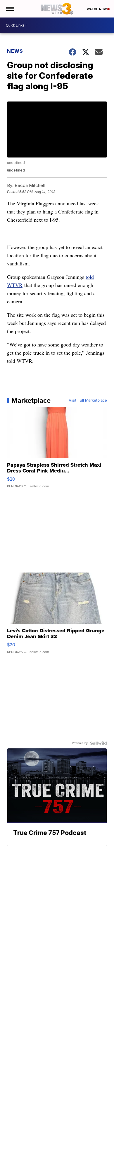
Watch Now (97, 9)
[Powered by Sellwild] (98, 743)
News (15, 51)
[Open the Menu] (9, 8)
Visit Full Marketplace (88, 400)
